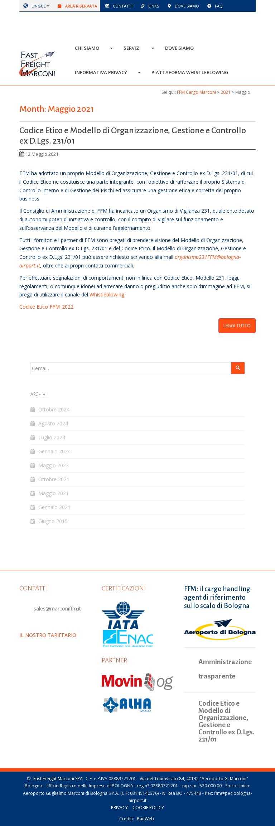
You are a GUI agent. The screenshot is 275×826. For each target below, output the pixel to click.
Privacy (119, 808)
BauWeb (145, 819)
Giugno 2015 (53, 521)
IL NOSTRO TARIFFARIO (47, 635)
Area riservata (80, 6)
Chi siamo (87, 48)
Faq (218, 6)
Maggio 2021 (53, 493)
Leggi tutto (237, 326)
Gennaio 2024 (54, 451)
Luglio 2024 (51, 437)
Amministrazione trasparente (225, 669)
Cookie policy (148, 808)
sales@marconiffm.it (57, 608)
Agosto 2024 (53, 423)
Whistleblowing (107, 294)
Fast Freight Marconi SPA (58, 779)
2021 (226, 92)
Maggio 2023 (53, 465)
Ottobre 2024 (53, 409)
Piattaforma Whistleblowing (189, 72)
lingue (38, 6)
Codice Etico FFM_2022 (46, 306)
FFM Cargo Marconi (196, 92)
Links (153, 6)
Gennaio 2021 (54, 507)
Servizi (132, 48)
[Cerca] (238, 368)
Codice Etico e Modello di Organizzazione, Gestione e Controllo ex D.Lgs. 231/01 (226, 721)
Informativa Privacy (101, 72)
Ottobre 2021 (53, 479)
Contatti (122, 6)
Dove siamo (186, 6)
